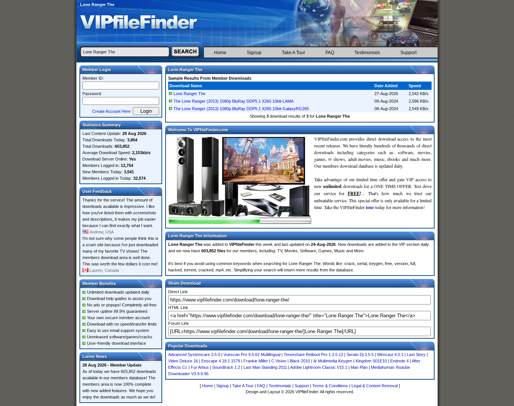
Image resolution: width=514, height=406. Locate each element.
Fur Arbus (200, 367)
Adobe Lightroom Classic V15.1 (318, 367)
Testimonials (367, 52)
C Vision (278, 361)
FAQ (329, 52)
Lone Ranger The (189, 93)
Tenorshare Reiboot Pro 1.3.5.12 (313, 354)
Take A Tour (293, 52)
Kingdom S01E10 (371, 361)
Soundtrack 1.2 (226, 367)
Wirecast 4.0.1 (390, 354)
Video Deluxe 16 (183, 361)
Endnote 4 (399, 361)
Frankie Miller (255, 361)
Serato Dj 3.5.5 (360, 354)
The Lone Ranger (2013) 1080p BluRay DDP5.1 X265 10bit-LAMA (233, 101)
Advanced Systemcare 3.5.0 (194, 354)
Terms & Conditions (330, 385)
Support (408, 52)
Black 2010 (300, 361)
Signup (254, 52)
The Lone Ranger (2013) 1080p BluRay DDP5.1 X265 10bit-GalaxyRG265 (241, 108)
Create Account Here (111, 111)
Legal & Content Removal (374, 385)
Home (220, 52)
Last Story (416, 354)
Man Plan (359, 367)
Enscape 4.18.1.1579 (220, 361)
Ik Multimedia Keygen (332, 361)
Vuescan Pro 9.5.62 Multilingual (252, 354)
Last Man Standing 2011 (265, 367)
